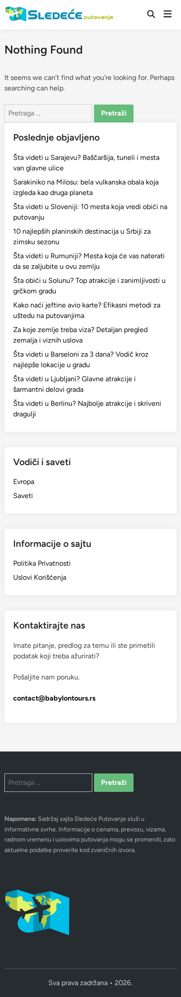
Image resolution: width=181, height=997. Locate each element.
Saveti (23, 495)
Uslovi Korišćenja (39, 577)
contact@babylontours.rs (54, 698)
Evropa (23, 481)
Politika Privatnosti (42, 563)
